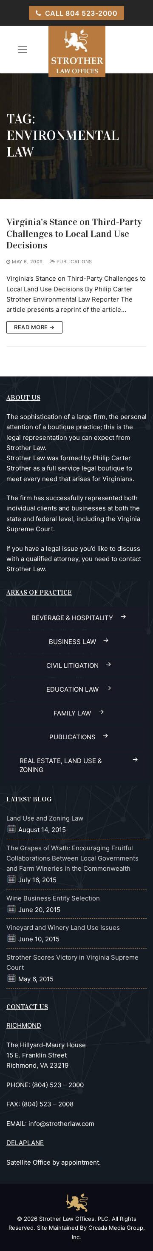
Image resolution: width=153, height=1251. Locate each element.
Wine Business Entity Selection (53, 898)
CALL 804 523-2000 (80, 13)
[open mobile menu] (23, 49)
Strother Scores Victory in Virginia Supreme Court (72, 962)
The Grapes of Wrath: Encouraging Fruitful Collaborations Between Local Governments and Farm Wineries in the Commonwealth (72, 858)
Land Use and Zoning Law (44, 818)
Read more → (34, 327)
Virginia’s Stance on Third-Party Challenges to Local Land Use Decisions (74, 233)
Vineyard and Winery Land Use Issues (63, 927)
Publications (73, 262)
